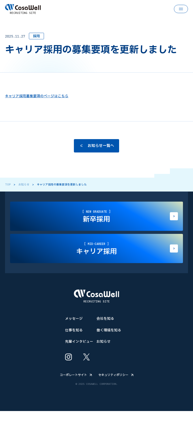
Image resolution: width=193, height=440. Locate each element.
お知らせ (23, 185)
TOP (8, 185)
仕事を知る (74, 330)
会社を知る (105, 319)
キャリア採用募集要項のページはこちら (36, 96)
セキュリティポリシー (113, 374)
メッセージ (74, 319)
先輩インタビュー (79, 341)
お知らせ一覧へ (101, 145)
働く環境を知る (108, 330)
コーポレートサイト (73, 374)
